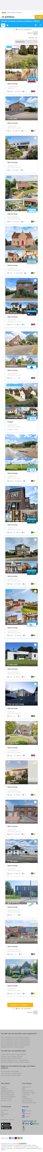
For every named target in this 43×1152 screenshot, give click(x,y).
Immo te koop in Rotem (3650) (11, 1075)
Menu (40, 17)
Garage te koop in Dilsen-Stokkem (11, 1056)
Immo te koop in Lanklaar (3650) (11, 1073)
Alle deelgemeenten (19, 1148)
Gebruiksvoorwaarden (7, 1145)
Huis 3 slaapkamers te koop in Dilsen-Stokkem (15, 1041)
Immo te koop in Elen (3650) (10, 1071)
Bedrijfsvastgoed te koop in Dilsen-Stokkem (14, 1060)
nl (40, 12)
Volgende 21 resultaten (19, 1005)
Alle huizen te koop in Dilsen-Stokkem (13, 1047)
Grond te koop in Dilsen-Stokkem (11, 1058)
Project (10, 422)
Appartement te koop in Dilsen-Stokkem (13, 1054)
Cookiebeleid (18, 1145)
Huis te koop (12, 84)
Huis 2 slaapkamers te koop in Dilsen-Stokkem (15, 1039)
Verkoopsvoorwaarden (20, 1147)
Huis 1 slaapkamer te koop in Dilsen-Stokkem (15, 1037)
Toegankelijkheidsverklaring (34, 1148)
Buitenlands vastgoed (15, 12)
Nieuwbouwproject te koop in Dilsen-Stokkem (15, 1062)
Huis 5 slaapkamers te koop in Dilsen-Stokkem (15, 1045)
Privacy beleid (27, 1145)
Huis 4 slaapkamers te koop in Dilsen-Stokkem (15, 1043)
